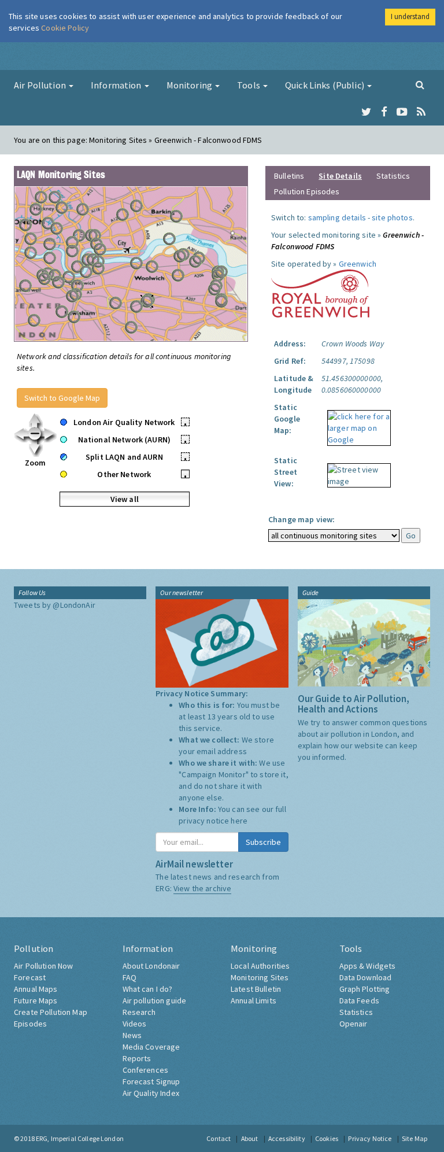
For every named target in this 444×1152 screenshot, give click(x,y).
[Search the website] (420, 84)
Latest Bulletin (256, 989)
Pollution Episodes (307, 191)
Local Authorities (260, 966)
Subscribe (263, 842)
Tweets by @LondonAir (54, 605)
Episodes (30, 1023)
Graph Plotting (364, 989)
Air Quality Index (151, 1093)
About (249, 1138)
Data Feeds (359, 1000)
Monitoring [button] (190, 85)
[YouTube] (402, 112)
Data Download (365, 977)
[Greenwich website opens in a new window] (320, 292)
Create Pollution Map (50, 1012)
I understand (410, 16)
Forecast (30, 977)
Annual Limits (253, 1000)
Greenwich (357, 264)
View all (124, 499)
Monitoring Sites (259, 977)
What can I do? (148, 989)
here (239, 820)
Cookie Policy (65, 28)
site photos (392, 217)
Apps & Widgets (367, 966)
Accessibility (286, 1138)
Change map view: (301, 519)
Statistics (393, 176)
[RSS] (421, 112)
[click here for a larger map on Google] (356, 424)
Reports (137, 1058)
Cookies (326, 1138)
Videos (135, 1023)
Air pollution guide (155, 1000)
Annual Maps (36, 989)
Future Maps (36, 1000)
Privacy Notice (369, 1138)
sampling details (337, 217)
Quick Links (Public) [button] (325, 85)
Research (139, 1012)
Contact (218, 1138)
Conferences (146, 1070)
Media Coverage (151, 1047)
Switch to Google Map (62, 398)
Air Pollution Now (43, 966)
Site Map (414, 1138)
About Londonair (151, 966)
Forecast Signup (151, 1081)
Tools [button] (249, 85)
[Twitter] (366, 112)
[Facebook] (384, 112)
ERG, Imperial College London (80, 1138)
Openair (353, 1023)
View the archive (202, 888)
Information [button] (117, 85)
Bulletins (289, 176)
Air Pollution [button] (41, 85)
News (132, 1035)
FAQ (129, 977)
